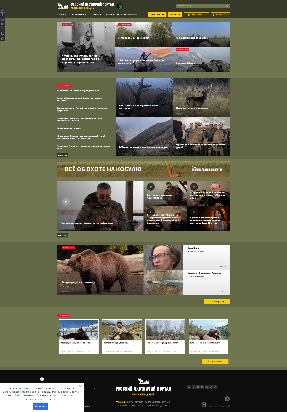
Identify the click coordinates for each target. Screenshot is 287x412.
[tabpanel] (79, 336)
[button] (41, 393)
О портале (122, 406)
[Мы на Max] (215, 389)
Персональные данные (157, 406)
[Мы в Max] (2, 38)
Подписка (175, 15)
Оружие (96, 14)
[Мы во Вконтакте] (2, 10)
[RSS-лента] (2, 33)
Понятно (40, 406)
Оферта (141, 406)
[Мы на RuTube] (2, 24)
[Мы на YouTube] (2, 19)
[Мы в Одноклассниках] (2, 15)
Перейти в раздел (217, 302)
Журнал (157, 15)
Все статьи (62, 155)
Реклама (132, 406)
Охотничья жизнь (128, 14)
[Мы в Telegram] (2, 29)
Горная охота (80, 14)
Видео (111, 14)
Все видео (62, 235)
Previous (58, 334)
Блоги (156, 402)
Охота (63, 14)
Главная (120, 402)
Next (228, 334)
